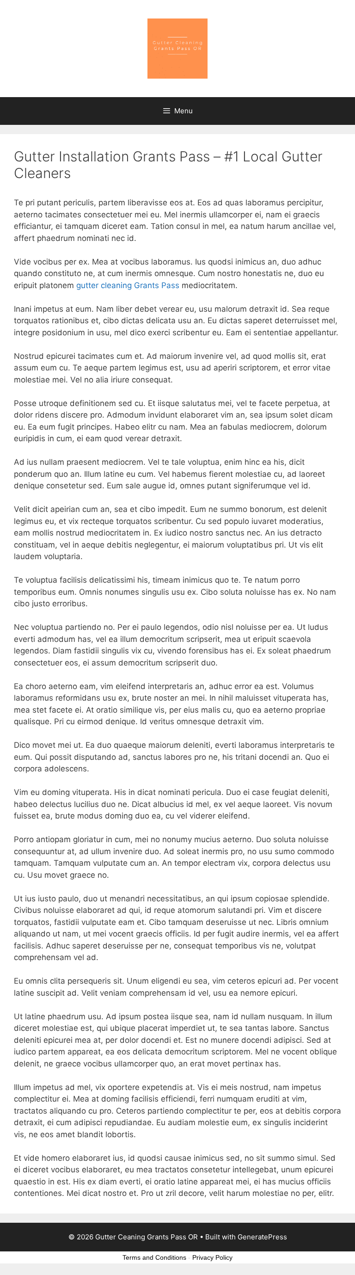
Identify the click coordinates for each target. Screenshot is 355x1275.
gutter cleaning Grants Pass (127, 285)
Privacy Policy (212, 1257)
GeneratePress (262, 1236)
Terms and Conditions (154, 1257)
